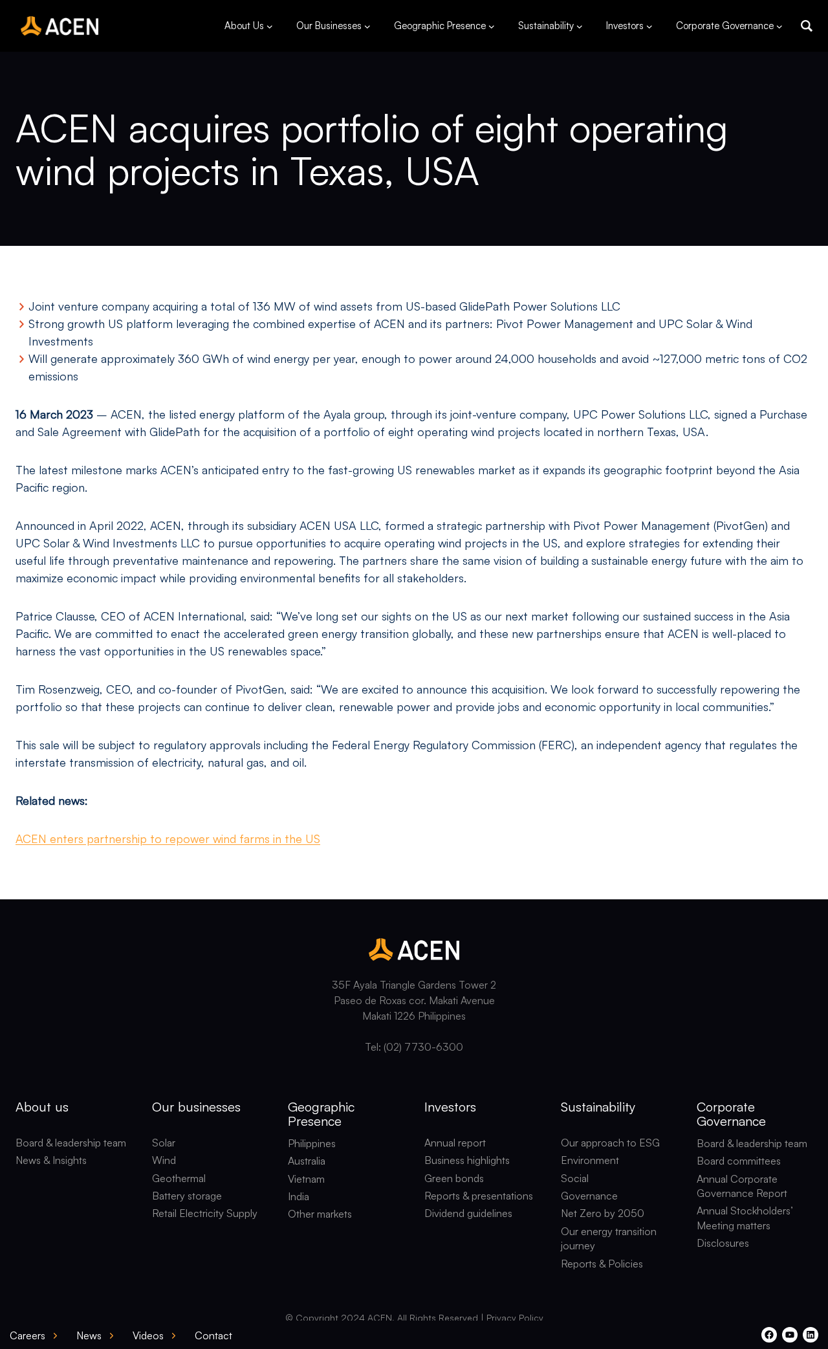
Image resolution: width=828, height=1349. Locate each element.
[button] (806, 26)
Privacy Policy (514, 1317)
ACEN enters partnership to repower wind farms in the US (168, 838)
